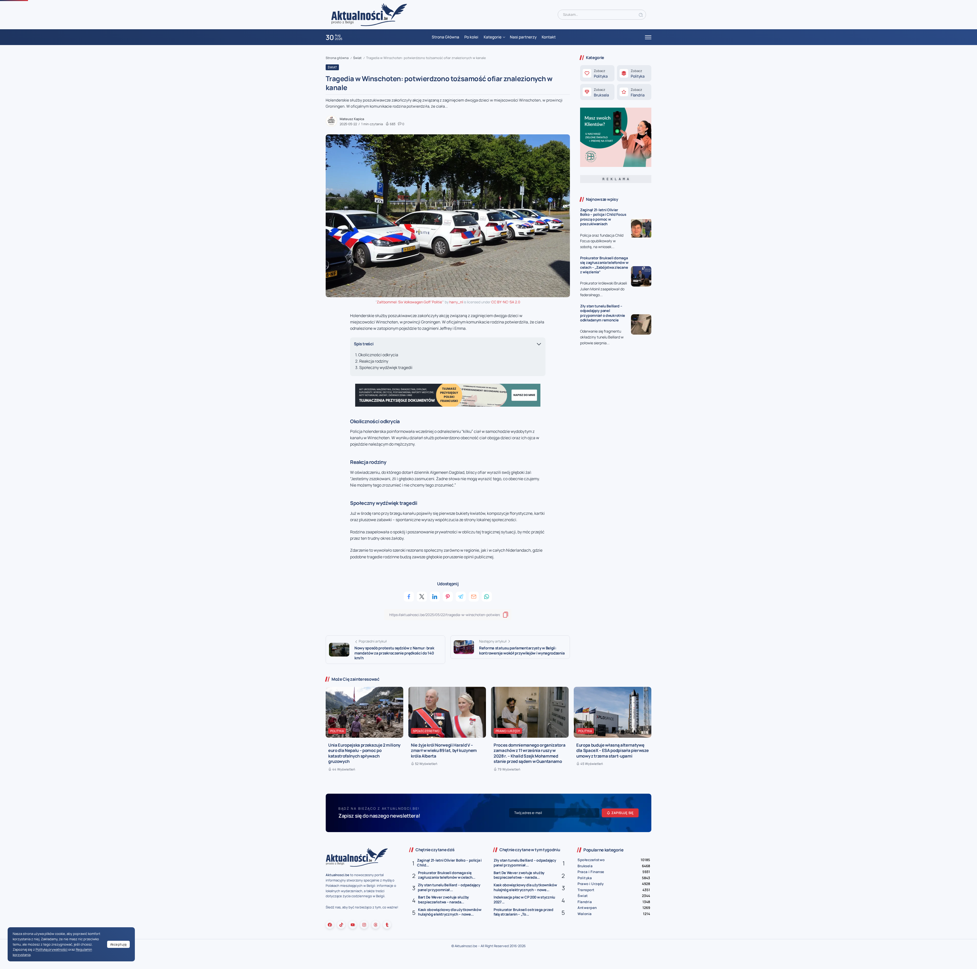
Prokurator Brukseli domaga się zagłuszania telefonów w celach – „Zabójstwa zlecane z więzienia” (604, 265)
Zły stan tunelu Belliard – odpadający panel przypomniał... (449, 887)
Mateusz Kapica (352, 119)
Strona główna (337, 57)
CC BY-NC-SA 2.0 (505, 302)
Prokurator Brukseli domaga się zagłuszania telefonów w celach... (446, 875)
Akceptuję (118, 944)
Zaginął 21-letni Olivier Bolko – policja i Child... (449, 862)
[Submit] (641, 15)
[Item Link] (641, 228)
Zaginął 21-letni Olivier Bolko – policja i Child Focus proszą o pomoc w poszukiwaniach (603, 216)
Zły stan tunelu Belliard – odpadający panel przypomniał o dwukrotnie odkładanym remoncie (602, 313)
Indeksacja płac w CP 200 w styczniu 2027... (524, 899)
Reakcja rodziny (373, 361)
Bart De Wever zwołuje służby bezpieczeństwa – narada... (443, 899)
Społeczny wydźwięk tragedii (385, 367)
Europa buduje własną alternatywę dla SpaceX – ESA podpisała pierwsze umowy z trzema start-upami (612, 750)
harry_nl (456, 302)
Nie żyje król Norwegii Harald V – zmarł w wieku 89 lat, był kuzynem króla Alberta (444, 750)
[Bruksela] (597, 92)
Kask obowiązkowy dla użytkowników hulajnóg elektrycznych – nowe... (449, 912)
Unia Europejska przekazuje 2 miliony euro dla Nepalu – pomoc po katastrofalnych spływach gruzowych (364, 753)
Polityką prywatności (51, 949)
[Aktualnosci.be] (369, 14)
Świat (357, 57)
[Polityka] (597, 73)
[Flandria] (634, 92)
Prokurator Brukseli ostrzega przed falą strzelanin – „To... (523, 912)
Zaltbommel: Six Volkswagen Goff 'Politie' (410, 302)
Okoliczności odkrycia (378, 355)
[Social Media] (330, 925)
